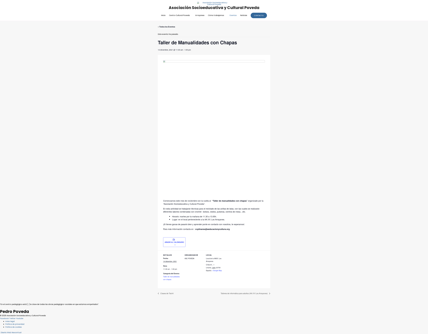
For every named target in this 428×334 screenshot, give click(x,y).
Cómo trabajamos (216, 15)
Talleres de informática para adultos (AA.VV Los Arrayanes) (244, 293)
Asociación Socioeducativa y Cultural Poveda (214, 7)
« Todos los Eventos (166, 26)
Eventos (233, 15)
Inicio (163, 15)
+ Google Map (217, 270)
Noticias (243, 15)
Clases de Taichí (167, 293)
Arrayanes (199, 15)
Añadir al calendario (174, 242)
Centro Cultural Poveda (179, 15)
